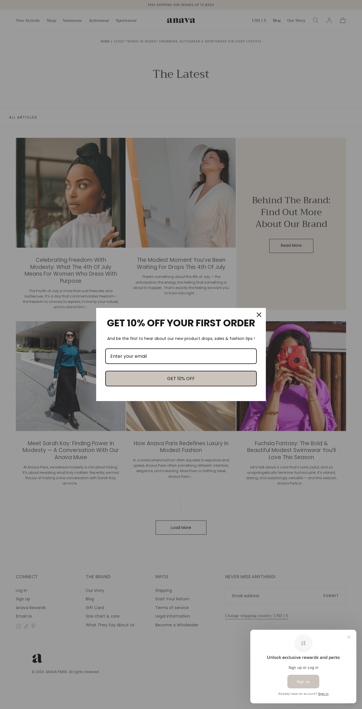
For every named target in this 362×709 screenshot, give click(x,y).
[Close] (259, 315)
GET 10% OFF (181, 378)
